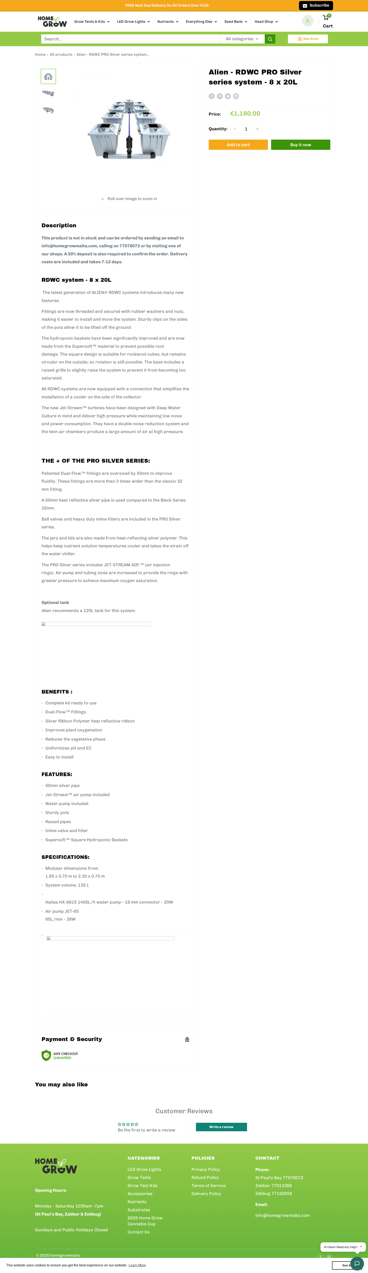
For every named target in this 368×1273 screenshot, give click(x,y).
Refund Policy (205, 1177)
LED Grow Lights (131, 21)
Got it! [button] (347, 1265)
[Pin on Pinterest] (220, 96)
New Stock (311, 39)
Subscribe (319, 5)
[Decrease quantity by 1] (234, 128)
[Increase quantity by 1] (257, 128)
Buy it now (300, 144)
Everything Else (199, 21)
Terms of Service (208, 1185)
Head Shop (264, 21)
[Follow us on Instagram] (328, 1255)
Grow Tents (139, 1177)
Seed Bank (233, 21)
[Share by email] (236, 96)
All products (61, 54)
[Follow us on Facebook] (319, 1255)
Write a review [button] (221, 1127)
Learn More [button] (137, 1265)
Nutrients (165, 21)
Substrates (139, 1209)
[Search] (270, 39)
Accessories (140, 1193)
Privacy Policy (205, 1169)
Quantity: (218, 129)
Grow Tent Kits (143, 1185)
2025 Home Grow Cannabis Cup (145, 1220)
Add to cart (238, 144)
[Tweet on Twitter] (228, 96)
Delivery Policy (206, 1193)
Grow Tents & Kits (89, 21)
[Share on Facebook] (212, 96)
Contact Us (139, 1231)
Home (40, 54)
